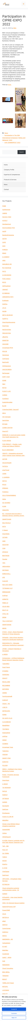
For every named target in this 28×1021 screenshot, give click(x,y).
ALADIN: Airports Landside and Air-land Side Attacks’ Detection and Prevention (13, 842)
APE (3, 577)
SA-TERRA (5, 853)
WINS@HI (5, 820)
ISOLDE (4, 351)
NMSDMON (5, 965)
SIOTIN (4, 238)
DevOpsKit (5, 806)
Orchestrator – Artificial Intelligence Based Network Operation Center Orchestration (13, 659)
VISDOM (5, 754)
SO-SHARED (6, 503)
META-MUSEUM (7, 315)
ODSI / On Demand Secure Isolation (13, 903)
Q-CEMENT (5, 257)
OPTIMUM (5, 798)
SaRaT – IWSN (6, 957)
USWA (4, 473)
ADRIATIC (5, 599)
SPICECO (5, 552)
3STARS (4, 537)
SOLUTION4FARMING (9, 495)
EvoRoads (5, 300)
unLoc (4, 308)
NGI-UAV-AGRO (7, 584)
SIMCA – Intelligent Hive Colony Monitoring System (12, 770)
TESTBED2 (5, 729)
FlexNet (4, 559)
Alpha (4, 499)
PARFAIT (5, 795)
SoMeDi (4, 894)
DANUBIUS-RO (7, 264)
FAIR (3, 961)
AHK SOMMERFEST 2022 (12, 142)
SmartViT (5, 431)
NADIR (4, 311)
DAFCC (4, 481)
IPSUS (4, 484)
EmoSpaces (6, 813)
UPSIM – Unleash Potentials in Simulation (11, 650)
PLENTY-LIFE (6, 391)
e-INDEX (5, 654)
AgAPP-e (5, 318)
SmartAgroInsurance (8, 322)
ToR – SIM (5, 846)
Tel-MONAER (6, 787)
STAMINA (5, 671)
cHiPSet (4, 736)
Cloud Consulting (7, 968)
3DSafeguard (6, 837)
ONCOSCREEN (7, 369)
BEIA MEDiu (6, 972)
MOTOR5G (5, 689)
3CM (3, 548)
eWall (4, 921)
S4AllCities (5, 674)
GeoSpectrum (6, 224)
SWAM (4, 740)
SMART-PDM (6, 758)
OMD (3, 541)
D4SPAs (4, 304)
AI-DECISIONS (6, 275)
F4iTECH (5, 466)
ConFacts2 (5, 358)
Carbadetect (6, 943)
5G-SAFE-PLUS (7, 718)
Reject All (14, 1017)
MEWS (4, 628)
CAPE (4, 242)
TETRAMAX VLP (7, 588)
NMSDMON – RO (7, 939)
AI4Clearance (6, 366)
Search (21, 152)
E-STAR (4, 868)
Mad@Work (5, 725)
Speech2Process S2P (9, 906)
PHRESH (5, 249)
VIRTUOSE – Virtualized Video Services (11, 880)
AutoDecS (5, 398)
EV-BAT (4, 946)
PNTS (4, 271)
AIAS (3, 246)
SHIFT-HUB (6, 377)
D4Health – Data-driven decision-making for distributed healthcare (12, 638)
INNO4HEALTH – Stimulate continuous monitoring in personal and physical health (12, 644)
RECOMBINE (6, 685)
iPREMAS (5, 488)
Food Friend (6, 667)
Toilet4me (5, 751)
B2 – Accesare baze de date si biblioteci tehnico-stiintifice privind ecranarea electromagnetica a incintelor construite (13, 515)
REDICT (4, 979)
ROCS (4, 282)
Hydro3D (5, 581)
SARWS (4, 802)
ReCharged (5, 373)
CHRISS (4, 395)
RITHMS (4, 424)
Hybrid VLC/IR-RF (7, 816)
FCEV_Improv (6, 278)
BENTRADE (5, 555)
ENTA (4, 526)
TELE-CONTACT (7, 621)
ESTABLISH (5, 884)
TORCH (4, 857)
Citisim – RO (6, 703)
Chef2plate (5, 871)
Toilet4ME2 (5, 664)
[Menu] (23, 4)
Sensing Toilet (6, 217)
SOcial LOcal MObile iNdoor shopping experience (11, 825)
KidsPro (4, 864)
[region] (14, 1007)
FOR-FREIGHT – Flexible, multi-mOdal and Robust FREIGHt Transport (12, 445)
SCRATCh (5, 762)
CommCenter (6, 928)
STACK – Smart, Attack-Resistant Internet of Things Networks (12, 633)
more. (9, 84)
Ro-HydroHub (6, 268)
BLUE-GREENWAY (8, 450)
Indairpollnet (6, 733)
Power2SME (6, 910)
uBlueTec (5, 337)
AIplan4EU (5, 510)
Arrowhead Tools (7, 747)
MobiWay (5, 950)
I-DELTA (4, 707)
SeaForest (5, 875)
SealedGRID (6, 829)
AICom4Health (6, 463)
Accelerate (5, 954)
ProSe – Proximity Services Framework (10, 776)
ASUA (4, 914)
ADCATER (5, 544)
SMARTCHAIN (6, 519)
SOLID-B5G (5, 606)
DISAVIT (4, 678)
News (6, 133)
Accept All (14, 1009)
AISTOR (4, 459)
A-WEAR (5, 784)
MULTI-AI (5, 610)
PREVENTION (6, 333)
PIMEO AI (5, 603)
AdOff (4, 231)
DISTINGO (5, 570)
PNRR (4, 206)
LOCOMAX (5, 990)
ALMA (4, 506)
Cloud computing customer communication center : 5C (10, 889)
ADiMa (4, 714)
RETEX (4, 388)
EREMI (4, 617)
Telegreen (5, 975)
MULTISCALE (6, 523)
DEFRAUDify (6, 711)
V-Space (5, 530)
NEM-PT (5, 994)
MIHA (4, 413)
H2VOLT (4, 220)
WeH (3, 384)
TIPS (3, 563)
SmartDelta (5, 534)
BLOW (4, 406)
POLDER (5, 765)
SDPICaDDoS (6, 286)
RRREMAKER (6, 592)
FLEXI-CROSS (6, 440)
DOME (4, 380)
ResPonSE (5, 362)
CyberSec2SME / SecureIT (10, 409)
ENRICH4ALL (6, 574)
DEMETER (5, 340)
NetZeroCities (6, 329)
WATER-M (5, 917)
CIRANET (5, 289)
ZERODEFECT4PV (7, 297)
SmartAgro (5, 780)
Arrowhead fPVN (7, 348)
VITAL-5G (5, 614)
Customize (14, 1013)
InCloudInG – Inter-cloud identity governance (12, 898)
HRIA (3, 260)
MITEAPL (5, 986)
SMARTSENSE (6, 624)
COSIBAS (5, 743)
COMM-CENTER (7, 427)
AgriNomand (6, 209)
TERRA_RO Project (8, 983)
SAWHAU (5, 932)
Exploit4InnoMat (7, 402)
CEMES (4, 693)
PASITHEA (5, 326)
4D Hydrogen (6, 417)
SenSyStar (5, 420)
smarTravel (5, 470)
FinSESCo (5, 492)
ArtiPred (5, 595)
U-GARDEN (5, 477)
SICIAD (4, 860)
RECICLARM (6, 682)
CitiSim (4, 833)
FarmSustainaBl (7, 696)
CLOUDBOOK (6, 722)
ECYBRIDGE (6, 293)
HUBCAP (5, 700)
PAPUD (4, 791)
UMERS (4, 213)
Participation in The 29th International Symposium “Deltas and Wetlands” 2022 (13, 138)
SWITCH (4, 925)
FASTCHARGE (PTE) (8, 228)
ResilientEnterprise (8, 235)
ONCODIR (5, 344)
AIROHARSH (6, 566)
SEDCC (4, 936)
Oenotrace (5, 355)
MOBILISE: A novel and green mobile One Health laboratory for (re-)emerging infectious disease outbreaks (13, 436)
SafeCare (5, 809)
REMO (4, 253)
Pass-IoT (5, 850)
